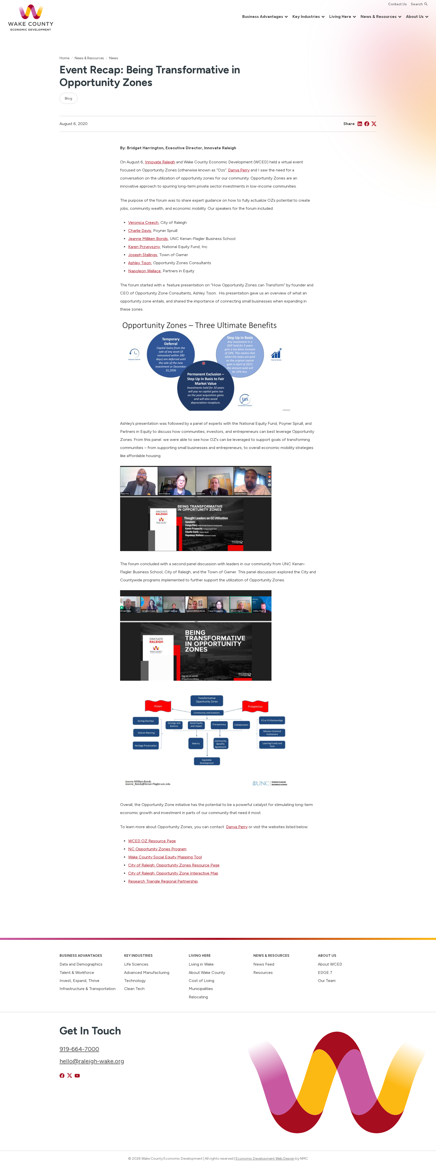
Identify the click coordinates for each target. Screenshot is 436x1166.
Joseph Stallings (142, 254)
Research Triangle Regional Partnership (163, 881)
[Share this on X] (373, 123)
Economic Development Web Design (265, 1158)
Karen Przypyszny (144, 246)
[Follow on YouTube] (77, 1075)
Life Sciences (136, 964)
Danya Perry (239, 170)
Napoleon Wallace (144, 270)
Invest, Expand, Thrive (79, 980)
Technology (135, 980)
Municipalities (201, 988)
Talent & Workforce (77, 972)
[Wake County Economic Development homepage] (30, 17)
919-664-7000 (79, 1048)
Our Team (327, 980)
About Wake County (207, 972)
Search (417, 4)
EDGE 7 (325, 972)
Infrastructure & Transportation (88, 988)
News (113, 58)
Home (64, 58)
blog (68, 98)
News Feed (263, 964)
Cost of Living (201, 980)
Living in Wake (201, 964)
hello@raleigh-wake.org (92, 1061)
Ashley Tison (139, 262)
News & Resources (89, 58)
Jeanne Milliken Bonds (148, 238)
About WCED (330, 964)
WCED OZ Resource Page (152, 841)
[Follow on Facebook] (62, 1075)
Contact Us (397, 4)
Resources (263, 972)
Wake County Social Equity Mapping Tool (165, 857)
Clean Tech (134, 988)
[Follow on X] (69, 1075)
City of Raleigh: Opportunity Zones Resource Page (174, 865)
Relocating (198, 997)
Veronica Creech (143, 222)
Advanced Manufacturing (146, 972)
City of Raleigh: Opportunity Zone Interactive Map (173, 873)
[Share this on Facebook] (366, 123)
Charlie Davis (139, 230)
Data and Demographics (81, 964)
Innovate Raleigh (160, 162)
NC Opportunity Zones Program (157, 849)
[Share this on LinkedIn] (359, 123)
